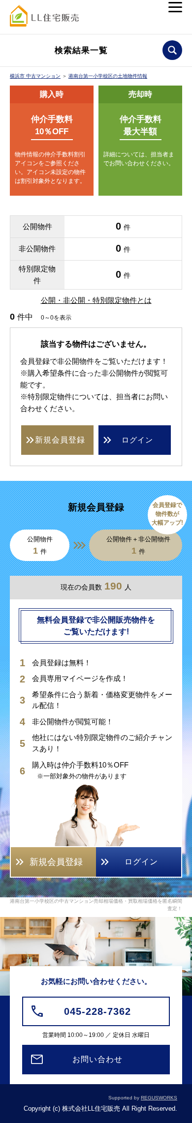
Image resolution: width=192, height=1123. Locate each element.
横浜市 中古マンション (35, 76)
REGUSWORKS (159, 1097)
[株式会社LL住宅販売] (44, 18)
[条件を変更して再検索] (172, 50)
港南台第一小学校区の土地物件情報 (107, 76)
